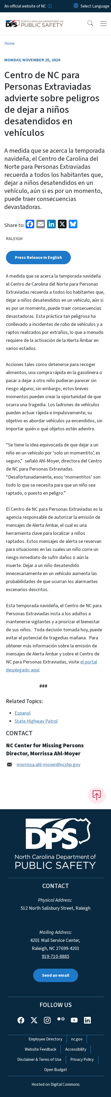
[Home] (34, 18)
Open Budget (55, 1070)
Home (9, 43)
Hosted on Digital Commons (56, 1084)
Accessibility (75, 1049)
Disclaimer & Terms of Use (39, 1059)
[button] (86, 23)
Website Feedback (40, 1049)
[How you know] (49, 6)
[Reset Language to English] (76, 6)
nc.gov (76, 1039)
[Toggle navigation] (103, 23)
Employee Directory (45, 1039)
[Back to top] (97, 795)
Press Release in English (38, 257)
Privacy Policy (82, 1059)
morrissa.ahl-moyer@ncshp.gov (48, 764)
